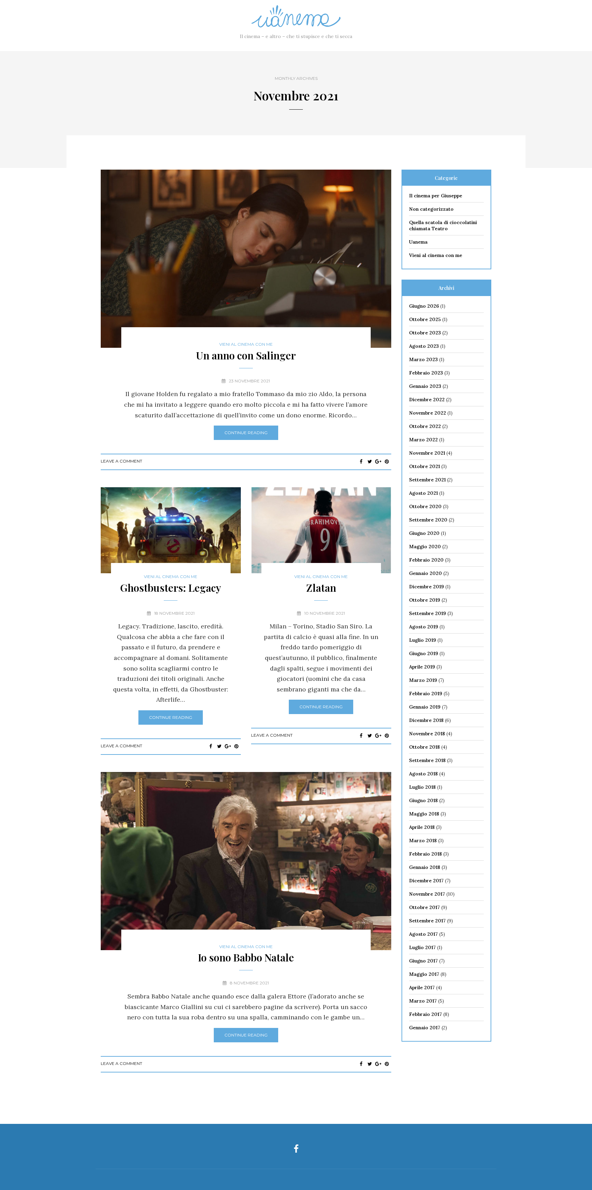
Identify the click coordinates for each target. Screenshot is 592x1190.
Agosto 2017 (423, 934)
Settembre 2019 (427, 613)
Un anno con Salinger (246, 355)
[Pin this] (387, 461)
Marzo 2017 (423, 1001)
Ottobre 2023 (425, 333)
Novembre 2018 (427, 734)
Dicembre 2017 (426, 881)
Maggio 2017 (424, 974)
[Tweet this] (370, 461)
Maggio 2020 (425, 546)
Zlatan (321, 587)
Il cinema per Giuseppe (435, 196)
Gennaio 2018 (424, 867)
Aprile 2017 (422, 987)
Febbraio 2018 (425, 854)
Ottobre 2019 (424, 600)
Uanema (418, 242)
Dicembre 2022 (427, 399)
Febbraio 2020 (426, 560)
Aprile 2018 (422, 827)
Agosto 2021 (423, 493)
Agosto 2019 (423, 627)
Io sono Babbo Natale (246, 957)
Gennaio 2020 (425, 573)
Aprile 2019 (422, 667)
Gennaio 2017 (424, 1028)
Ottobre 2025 (425, 319)
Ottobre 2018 (424, 747)
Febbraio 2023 (426, 373)
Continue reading (246, 432)
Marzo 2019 (423, 680)
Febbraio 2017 (425, 1014)
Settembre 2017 (427, 921)
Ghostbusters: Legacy (170, 587)
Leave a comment (121, 461)
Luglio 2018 (422, 787)
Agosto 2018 (423, 774)
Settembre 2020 (428, 520)
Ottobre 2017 (424, 907)
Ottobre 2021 (424, 466)
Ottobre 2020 (425, 506)
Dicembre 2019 (426, 587)
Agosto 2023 (424, 346)
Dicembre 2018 (426, 720)
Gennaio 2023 (425, 386)
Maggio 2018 (424, 814)
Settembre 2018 (427, 760)
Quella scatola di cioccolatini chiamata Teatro (443, 225)
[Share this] (361, 461)
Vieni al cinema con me (246, 344)
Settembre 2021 (427, 480)
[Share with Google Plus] (378, 461)
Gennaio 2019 (425, 707)
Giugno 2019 (423, 653)
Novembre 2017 (427, 894)
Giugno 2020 (424, 533)
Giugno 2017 (423, 961)
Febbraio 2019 (425, 693)
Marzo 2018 (423, 840)
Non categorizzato (431, 209)
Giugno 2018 (423, 800)
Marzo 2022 (423, 440)
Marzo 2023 (423, 359)
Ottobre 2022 (425, 426)
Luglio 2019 (422, 640)
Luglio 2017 (422, 947)
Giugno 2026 (424, 306)
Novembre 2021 (427, 453)
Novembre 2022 (427, 413)
